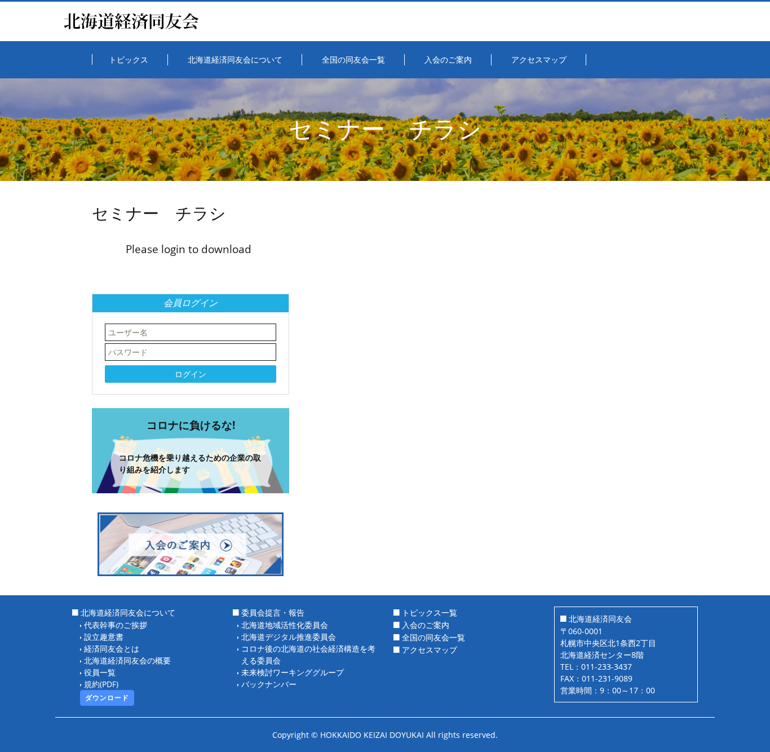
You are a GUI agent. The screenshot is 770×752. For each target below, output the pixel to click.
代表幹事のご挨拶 (115, 625)
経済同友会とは (111, 648)
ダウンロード (107, 697)
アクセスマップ (429, 649)
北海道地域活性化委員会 (284, 625)
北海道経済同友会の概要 (127, 660)
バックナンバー (269, 684)
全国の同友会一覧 (433, 637)
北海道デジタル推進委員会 (288, 636)
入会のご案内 (425, 625)
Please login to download (188, 248)
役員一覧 (100, 672)
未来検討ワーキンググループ (292, 672)
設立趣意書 (103, 636)
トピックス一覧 (429, 612)
